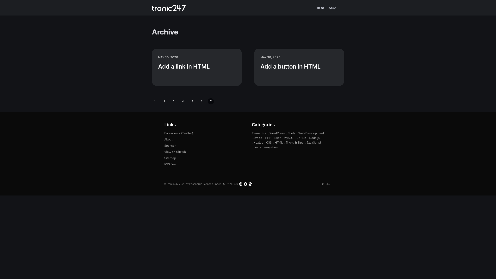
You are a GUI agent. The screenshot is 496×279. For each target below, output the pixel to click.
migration (271, 147)
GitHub (301, 138)
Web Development (311, 133)
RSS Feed (170, 164)
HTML (279, 142)
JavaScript (314, 142)
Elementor (259, 133)
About (332, 7)
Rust (277, 138)
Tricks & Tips (294, 142)
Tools (291, 133)
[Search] (342, 7)
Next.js (258, 142)
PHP (268, 138)
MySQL (288, 138)
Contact (327, 184)
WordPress (277, 133)
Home (320, 7)
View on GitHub (175, 152)
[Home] (169, 8)
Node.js (314, 138)
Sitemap (170, 158)
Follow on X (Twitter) (178, 133)
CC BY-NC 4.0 (229, 184)
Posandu (194, 184)
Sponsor (170, 145)
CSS (269, 142)
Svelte (257, 138)
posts (257, 147)
